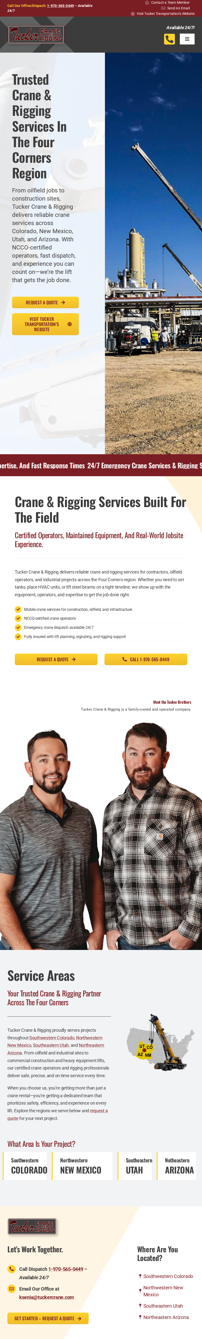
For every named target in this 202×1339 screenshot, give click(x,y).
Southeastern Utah (51, 1045)
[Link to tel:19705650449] (169, 39)
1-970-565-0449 (60, 6)
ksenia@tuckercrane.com (46, 1297)
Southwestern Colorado (51, 1037)
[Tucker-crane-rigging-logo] (36, 26)
